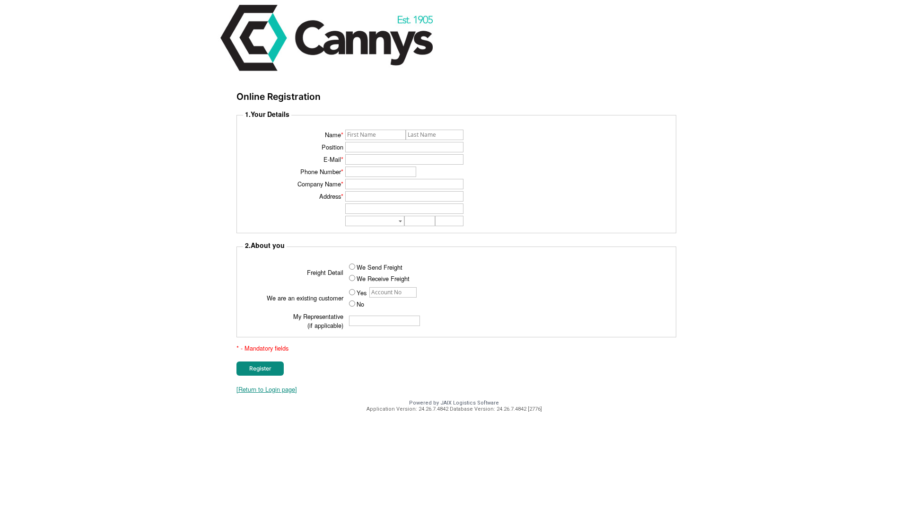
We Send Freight (379, 267)
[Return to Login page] (266, 389)
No (360, 304)
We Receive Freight (383, 278)
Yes (362, 292)
